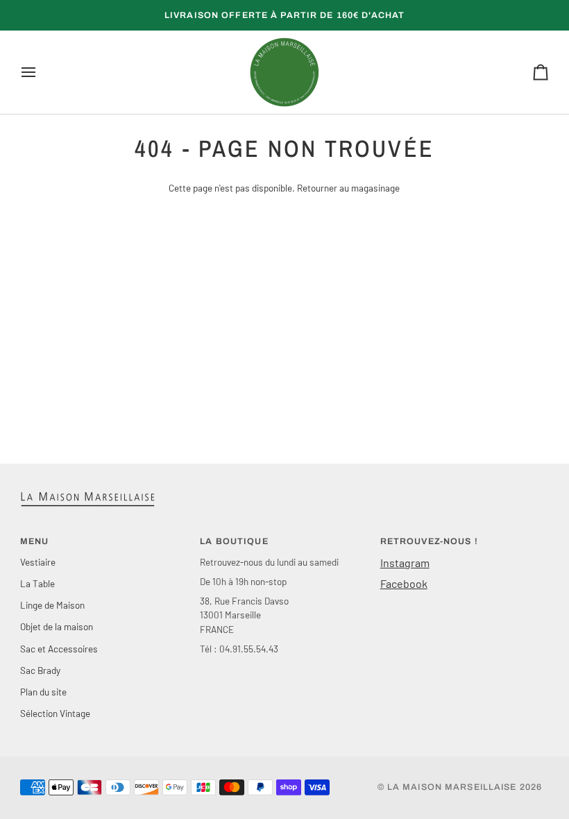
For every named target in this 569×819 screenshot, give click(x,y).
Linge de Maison (52, 605)
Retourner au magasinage (348, 188)
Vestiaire (38, 562)
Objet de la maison (56, 626)
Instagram (405, 562)
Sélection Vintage (55, 713)
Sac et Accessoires (59, 649)
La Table (37, 583)
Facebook (403, 583)
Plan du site (43, 692)
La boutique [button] (234, 541)
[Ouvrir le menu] (41, 72)
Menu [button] (34, 541)
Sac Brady (40, 670)
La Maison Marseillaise (452, 787)
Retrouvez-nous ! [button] (429, 541)
